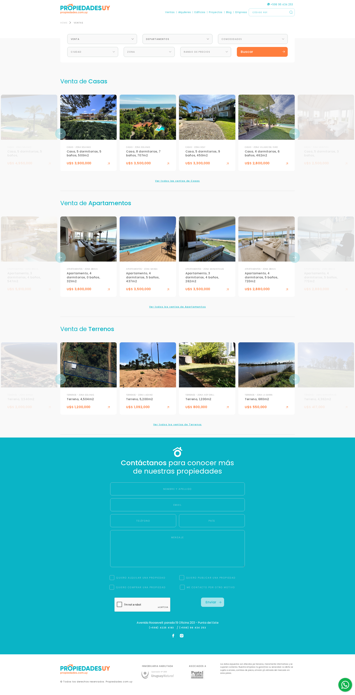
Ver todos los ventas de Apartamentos (177, 306)
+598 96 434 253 (281, 4)
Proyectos (215, 12)
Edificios (200, 12)
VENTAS (78, 22)
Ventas (169, 12)
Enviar (211, 602)
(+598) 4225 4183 (162, 627)
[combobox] (102, 39)
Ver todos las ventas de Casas (177, 180)
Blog (229, 12)
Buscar (247, 51)
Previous (60, 133)
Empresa (241, 12)
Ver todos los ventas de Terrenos (177, 424)
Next (294, 133)
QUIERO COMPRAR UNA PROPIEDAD (141, 587)
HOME (64, 22)
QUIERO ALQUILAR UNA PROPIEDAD (140, 577)
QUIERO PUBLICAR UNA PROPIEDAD (211, 577)
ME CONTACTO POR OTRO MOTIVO (211, 587)
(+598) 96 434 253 (192, 627)
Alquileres (184, 12)
